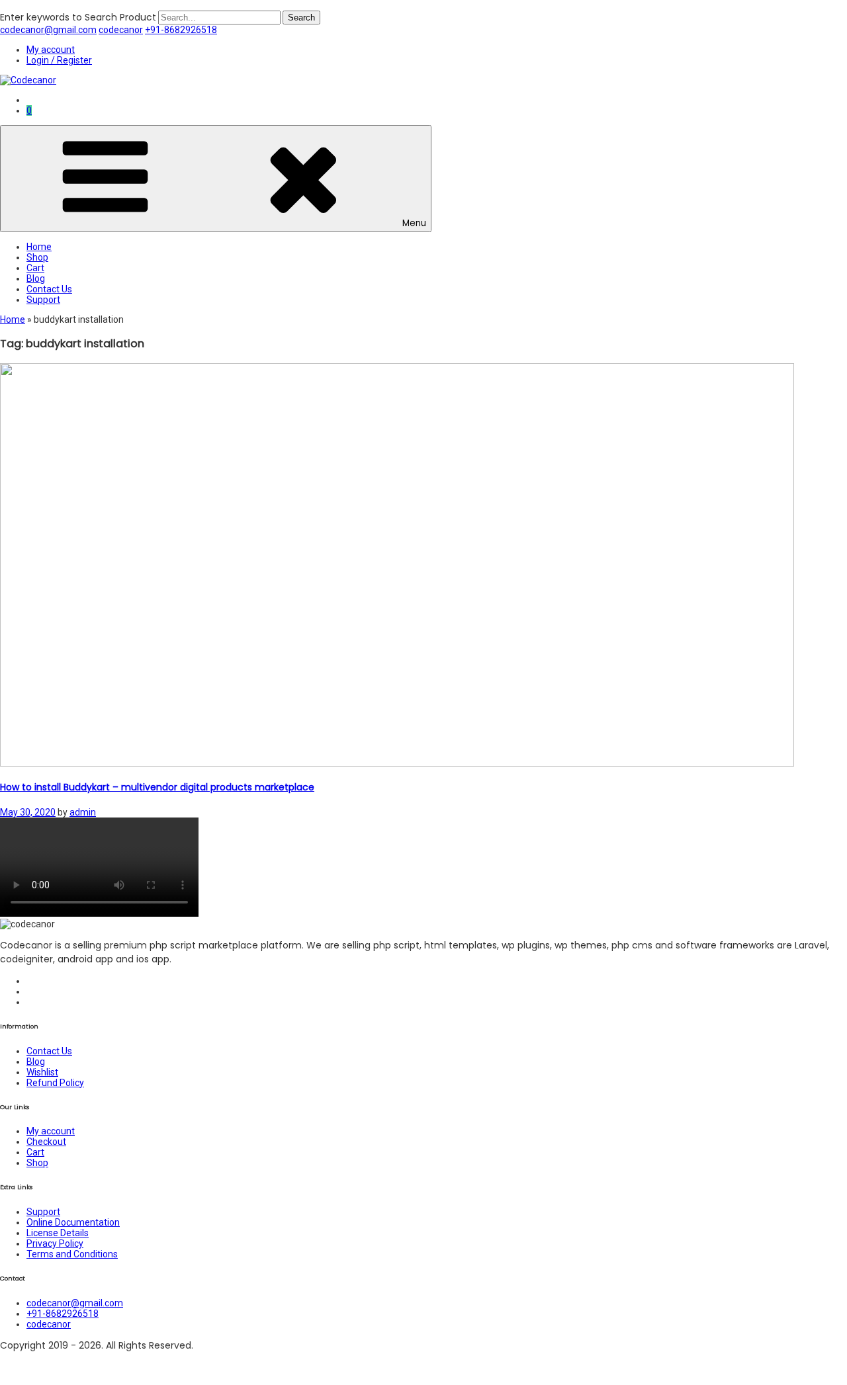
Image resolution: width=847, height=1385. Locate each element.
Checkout (46, 1141)
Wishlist (42, 1072)
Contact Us (49, 289)
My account (50, 49)
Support (43, 299)
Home (39, 246)
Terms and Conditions (72, 1254)
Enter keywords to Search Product (78, 17)
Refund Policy (55, 1082)
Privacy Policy (54, 1243)
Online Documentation (73, 1222)
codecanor (121, 29)
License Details (57, 1233)
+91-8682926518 (181, 29)
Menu (414, 223)
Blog (35, 278)
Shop (37, 257)
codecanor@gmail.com (48, 29)
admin (82, 812)
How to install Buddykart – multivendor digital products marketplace (157, 787)
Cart (35, 268)
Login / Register (59, 60)
